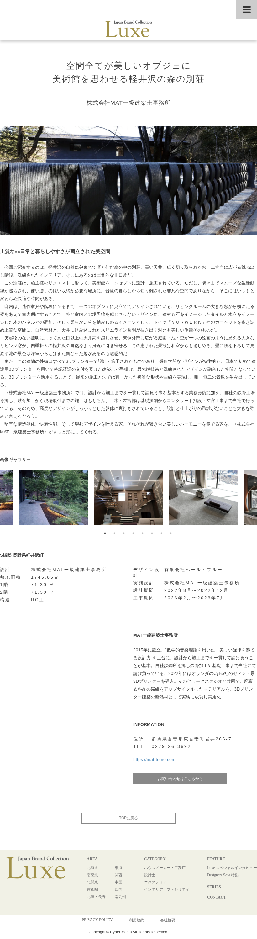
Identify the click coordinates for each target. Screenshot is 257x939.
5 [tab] (142, 533)
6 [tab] (152, 533)
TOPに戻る (128, 818)
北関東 (92, 882)
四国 (118, 889)
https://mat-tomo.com (154, 759)
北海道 (92, 868)
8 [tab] (171, 533)
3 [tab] (124, 533)
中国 (118, 882)
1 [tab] (105, 533)
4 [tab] (133, 533)
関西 (118, 875)
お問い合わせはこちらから (180, 779)
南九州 (120, 896)
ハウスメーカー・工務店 (165, 868)
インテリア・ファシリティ (166, 889)
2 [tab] (114, 533)
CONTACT (216, 897)
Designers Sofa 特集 (223, 875)
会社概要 (167, 920)
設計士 (149, 875)
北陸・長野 (96, 896)
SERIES (214, 887)
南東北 (92, 875)
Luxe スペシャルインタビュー (232, 868)
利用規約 (136, 920)
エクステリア (155, 882)
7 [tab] (161, 533)
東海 (118, 868)
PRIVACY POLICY (97, 920)
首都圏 (92, 889)
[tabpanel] (128, 499)
